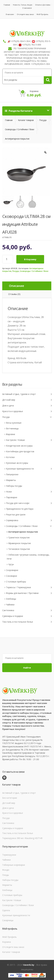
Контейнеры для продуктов (20, 451)
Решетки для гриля (15, 514)
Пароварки (11, 497)
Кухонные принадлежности (20, 468)
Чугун (11, 564)
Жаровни (10, 434)
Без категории (9, 797)
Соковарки (11, 575)
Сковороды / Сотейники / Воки (34, 271)
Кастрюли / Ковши (15, 440)
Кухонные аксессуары (17, 462)
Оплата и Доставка (42, 5)
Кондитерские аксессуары (19, 445)
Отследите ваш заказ (25, 14)
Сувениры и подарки (12, 616)
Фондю (5, 869)
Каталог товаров (26, 120)
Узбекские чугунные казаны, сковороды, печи (28, 556)
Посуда (15, 271)
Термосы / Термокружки (18, 587)
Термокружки (9, 854)
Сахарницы (7, 920)
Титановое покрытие (19, 549)
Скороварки (12, 570)
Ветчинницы (12, 428)
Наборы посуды (14, 485)
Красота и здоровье (12, 411)
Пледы (5, 875)
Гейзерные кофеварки (13, 864)
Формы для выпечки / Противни (22, 593)
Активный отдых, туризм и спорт (19, 394)
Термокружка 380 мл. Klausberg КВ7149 (22, 838)
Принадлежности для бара (19, 508)
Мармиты (11, 480)
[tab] (27, 285)
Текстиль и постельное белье (17, 621)
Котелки (10, 457)
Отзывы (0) (14, 294)
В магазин (10, 14)
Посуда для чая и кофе (17, 503)
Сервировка (12, 520)
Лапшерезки (12, 474)
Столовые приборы (16, 581)
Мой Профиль (42, 14)
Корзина (6, 941)
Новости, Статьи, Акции (22, 5)
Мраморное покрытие (19, 543)
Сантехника (8, 610)
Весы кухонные (13, 422)
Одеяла (6, 910)
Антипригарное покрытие (23, 531)
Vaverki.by (28, 964)
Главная (7, 5)
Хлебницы (11, 598)
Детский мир (8, 399)
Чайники (10, 604)
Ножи (9, 491)
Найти (27, 667)
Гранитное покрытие (19, 537)
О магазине (27, 8)
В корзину (30, 259)
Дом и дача (8, 405)
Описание (16, 286)
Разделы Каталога (20, 110)
